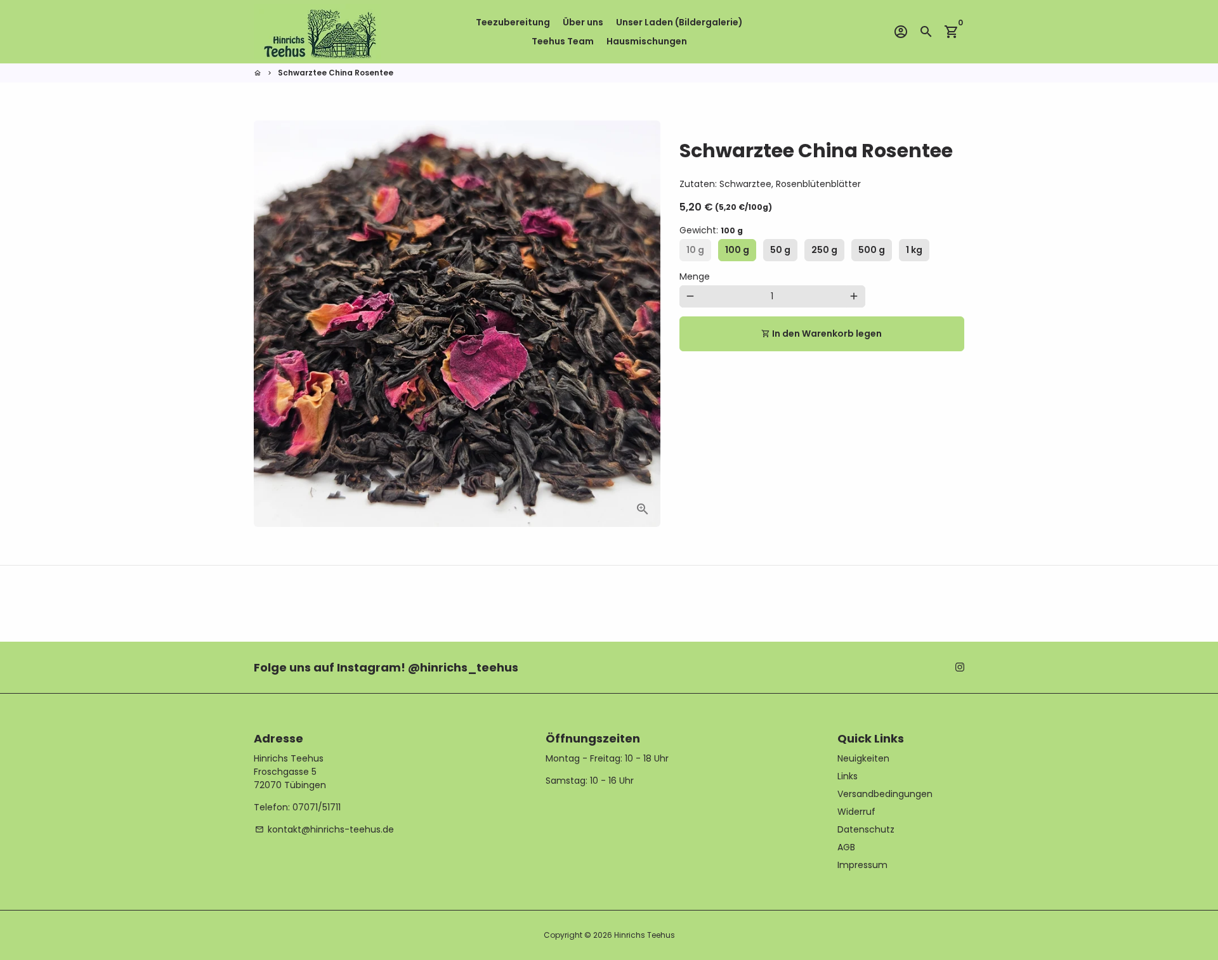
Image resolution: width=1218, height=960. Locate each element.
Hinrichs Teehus (644, 935)
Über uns (583, 22)
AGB (846, 847)
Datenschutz (865, 829)
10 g (695, 249)
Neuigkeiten (863, 758)
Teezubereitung (513, 22)
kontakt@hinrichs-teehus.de (324, 829)
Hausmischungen (646, 41)
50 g (780, 249)
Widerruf (856, 811)
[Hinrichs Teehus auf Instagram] (959, 667)
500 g (871, 249)
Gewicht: (711, 230)
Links (847, 776)
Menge (694, 276)
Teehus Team (563, 41)
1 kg (914, 249)
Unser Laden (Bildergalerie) (679, 22)
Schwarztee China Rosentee (335, 72)
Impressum (862, 865)
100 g (737, 249)
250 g (824, 249)
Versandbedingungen (885, 794)
